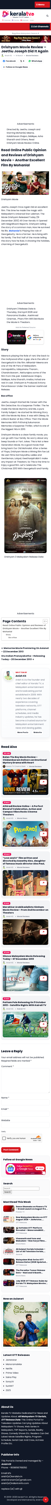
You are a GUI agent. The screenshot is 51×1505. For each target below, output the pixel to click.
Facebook (11, 61)
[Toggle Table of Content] (44, 621)
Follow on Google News (17, 67)
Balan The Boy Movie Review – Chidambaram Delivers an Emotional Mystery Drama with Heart (25, 759)
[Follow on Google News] (25, 1169)
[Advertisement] (25, 96)
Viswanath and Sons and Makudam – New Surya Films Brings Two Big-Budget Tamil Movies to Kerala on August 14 (31, 1239)
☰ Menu (40, 4)
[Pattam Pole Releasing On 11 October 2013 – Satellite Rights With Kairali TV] (25, 1024)
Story (8, 634)
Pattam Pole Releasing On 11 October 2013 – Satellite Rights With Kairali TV (24, 1004)
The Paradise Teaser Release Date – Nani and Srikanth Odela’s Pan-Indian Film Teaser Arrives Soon (31, 1271)
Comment (7, 1066)
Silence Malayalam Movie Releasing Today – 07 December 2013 (24, 958)
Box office (13, 637)
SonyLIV (10, 1381)
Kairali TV (21, 1009)
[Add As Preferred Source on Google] (25, 337)
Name (5, 1097)
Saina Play (11, 1377)
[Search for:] (21, 1188)
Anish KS (21, 676)
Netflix (9, 1368)
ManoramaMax (14, 1364)
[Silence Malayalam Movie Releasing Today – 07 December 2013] (25, 978)
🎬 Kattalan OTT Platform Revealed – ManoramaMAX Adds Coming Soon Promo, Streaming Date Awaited (29, 1229)
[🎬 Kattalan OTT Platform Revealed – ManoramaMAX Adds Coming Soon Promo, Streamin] (8, 1230)
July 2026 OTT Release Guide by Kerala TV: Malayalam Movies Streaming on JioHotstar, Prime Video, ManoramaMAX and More (31, 1282)
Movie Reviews (32, 55)
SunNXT (10, 1385)
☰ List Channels (40, 26)
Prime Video (12, 1372)
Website (37, 732)
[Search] (47, 15)
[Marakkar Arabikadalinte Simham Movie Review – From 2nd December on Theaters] (25, 932)
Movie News (22, 818)
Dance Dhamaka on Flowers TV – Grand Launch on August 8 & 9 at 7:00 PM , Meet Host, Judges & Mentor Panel (32, 1207)
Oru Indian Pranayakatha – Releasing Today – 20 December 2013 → (23, 657)
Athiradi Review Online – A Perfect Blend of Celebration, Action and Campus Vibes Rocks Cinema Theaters (23, 810)
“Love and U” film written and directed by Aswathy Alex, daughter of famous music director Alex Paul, (24, 860)
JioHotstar (11, 1359)
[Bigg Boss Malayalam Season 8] (25, 39)
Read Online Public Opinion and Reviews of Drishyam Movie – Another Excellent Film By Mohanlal (24, 628)
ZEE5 (8, 1390)
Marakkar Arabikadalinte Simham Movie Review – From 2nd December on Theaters (25, 909)
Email (5, 1109)
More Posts (22, 732)
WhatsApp (37, 61)
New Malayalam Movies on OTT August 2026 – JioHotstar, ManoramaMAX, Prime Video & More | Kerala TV (31, 1218)
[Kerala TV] (18, 15)
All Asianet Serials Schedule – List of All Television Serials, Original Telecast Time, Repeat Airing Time (31, 1250)
